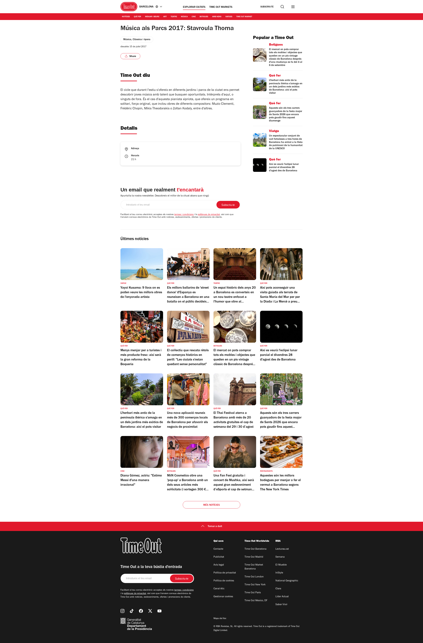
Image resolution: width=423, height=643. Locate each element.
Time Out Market (244, 17)
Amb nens (216, 17)
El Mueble (281, 565)
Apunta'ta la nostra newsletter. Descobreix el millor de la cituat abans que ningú (164, 196)
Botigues (204, 17)
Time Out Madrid (254, 557)
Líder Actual (282, 596)
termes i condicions (184, 215)
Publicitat (218, 557)
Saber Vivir (281, 604)
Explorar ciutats (194, 7)
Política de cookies (223, 581)
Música (184, 17)
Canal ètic (218, 588)
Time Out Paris (253, 592)
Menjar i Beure (152, 17)
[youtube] (159, 611)
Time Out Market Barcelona (254, 567)
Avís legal (218, 565)
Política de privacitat (224, 573)
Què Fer (137, 17)
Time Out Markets (220, 7)
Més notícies (211, 505)
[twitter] (150, 611)
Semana (280, 557)
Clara (278, 588)
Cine (194, 17)
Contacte (218, 549)
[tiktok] (132, 611)
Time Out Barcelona (255, 549)
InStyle (279, 573)
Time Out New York (255, 585)
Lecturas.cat (282, 549)
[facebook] (141, 611)
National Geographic (286, 581)
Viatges (228, 17)
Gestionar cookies (223, 596)
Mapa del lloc (219, 619)
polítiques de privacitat (209, 215)
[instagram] (122, 611)
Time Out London (254, 577)
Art (165, 17)
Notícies (126, 17)
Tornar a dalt (215, 526)
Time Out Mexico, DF (256, 600)
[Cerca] (282, 7)
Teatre (174, 17)
